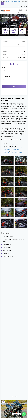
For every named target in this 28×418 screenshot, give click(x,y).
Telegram (24, 12)
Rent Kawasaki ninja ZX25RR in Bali (13, 152)
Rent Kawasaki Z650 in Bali (11, 145)
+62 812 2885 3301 (21, 10)
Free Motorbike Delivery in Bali (12, 1)
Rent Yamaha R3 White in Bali (11, 149)
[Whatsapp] (24, 414)
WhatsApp (17, 12)
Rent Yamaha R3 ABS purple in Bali (13, 148)
